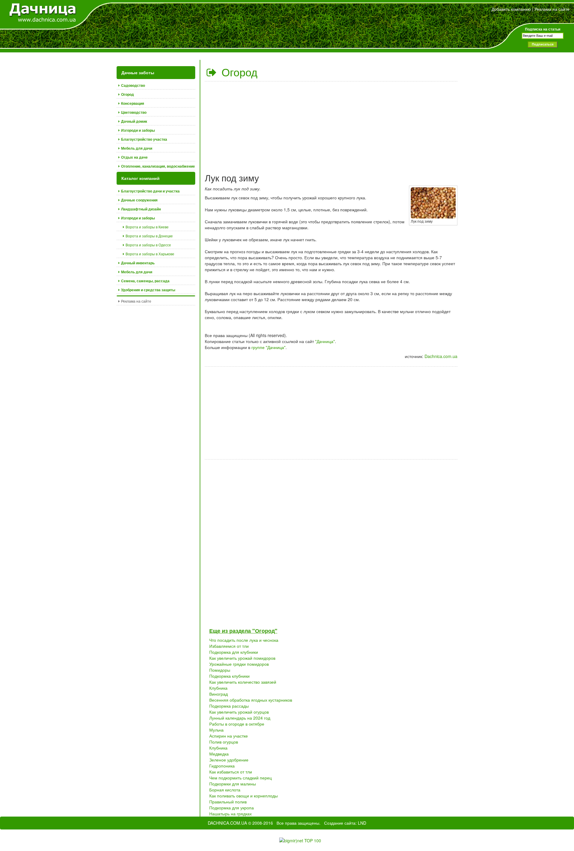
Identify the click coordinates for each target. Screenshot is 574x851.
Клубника (218, 688)
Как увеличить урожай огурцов (239, 712)
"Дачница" (325, 341)
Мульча (216, 730)
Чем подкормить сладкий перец (240, 778)
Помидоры (219, 670)
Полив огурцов (223, 742)
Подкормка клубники (229, 676)
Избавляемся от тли (229, 646)
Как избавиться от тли (230, 772)
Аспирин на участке (228, 736)
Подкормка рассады (229, 706)
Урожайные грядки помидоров (239, 664)
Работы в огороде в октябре (236, 724)
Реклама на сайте (552, 9)
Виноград (218, 694)
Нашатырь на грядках (230, 814)
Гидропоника (222, 766)
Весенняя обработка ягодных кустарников (250, 700)
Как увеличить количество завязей (242, 682)
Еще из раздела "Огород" (243, 631)
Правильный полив (228, 802)
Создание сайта (339, 823)
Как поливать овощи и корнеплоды (243, 796)
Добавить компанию (511, 9)
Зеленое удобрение (228, 760)
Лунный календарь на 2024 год (239, 718)
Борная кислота (224, 790)
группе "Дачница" (268, 347)
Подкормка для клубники (233, 652)
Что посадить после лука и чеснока (243, 640)
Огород (238, 71)
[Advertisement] (331, 125)
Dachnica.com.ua (441, 356)
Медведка (219, 754)
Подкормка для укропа (231, 808)
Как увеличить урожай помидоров (242, 658)
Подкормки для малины (232, 784)
